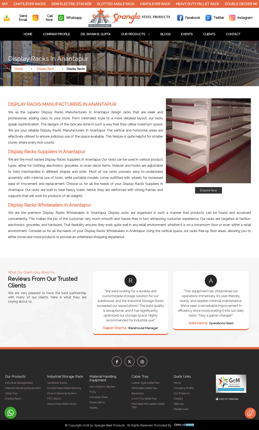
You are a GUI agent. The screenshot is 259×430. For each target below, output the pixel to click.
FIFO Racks (54, 398)
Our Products (133, 34)
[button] (208, 146)
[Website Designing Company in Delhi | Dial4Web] (184, 425)
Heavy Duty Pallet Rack (188, 4)
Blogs (165, 34)
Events (187, 34)
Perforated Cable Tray (144, 388)
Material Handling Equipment (23, 388)
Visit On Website (228, 398)
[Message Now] (10, 413)
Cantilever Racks (21, 4)
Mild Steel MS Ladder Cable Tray (148, 405)
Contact (233, 34)
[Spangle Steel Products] (129, 26)
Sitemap (179, 403)
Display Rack (45, 68)
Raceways (138, 393)
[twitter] (129, 361)
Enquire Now (208, 190)
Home (28, 34)
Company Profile (56, 34)
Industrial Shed (98, 397)
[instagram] (142, 361)
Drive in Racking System (62, 393)
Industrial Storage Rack (19, 382)
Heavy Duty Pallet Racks (61, 403)
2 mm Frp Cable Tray (144, 398)
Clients (209, 34)
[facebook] (117, 361)
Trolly (92, 391)
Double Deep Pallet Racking (64, 388)
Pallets (93, 407)
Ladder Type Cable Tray (145, 382)
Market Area (181, 409)
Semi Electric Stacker (63, 4)
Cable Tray (11, 393)
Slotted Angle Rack (107, 4)
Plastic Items (97, 402)
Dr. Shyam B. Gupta (95, 34)
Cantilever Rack (146, 4)
